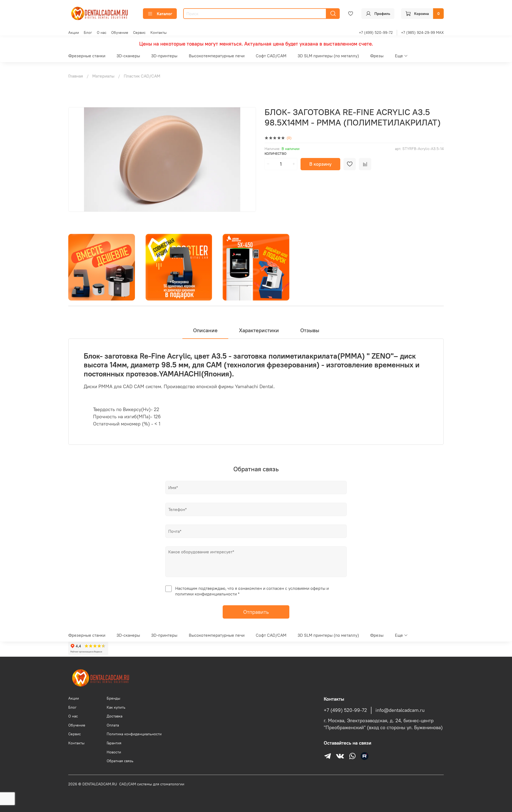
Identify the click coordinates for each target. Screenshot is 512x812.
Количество (275, 154)
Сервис (139, 32)
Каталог (164, 13)
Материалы (103, 76)
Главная (75, 76)
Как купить (116, 707)
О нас (101, 32)
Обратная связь (120, 760)
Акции (73, 32)
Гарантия (114, 743)
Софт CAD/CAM (271, 55)
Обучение (119, 32)
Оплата (113, 725)
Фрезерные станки (86, 55)
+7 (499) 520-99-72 (376, 32)
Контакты (158, 32)
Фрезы (376, 55)
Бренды (113, 698)
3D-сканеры (128, 55)
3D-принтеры (164, 55)
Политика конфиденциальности (134, 734)
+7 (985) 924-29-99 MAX (422, 32)
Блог (88, 32)
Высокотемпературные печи (217, 55)
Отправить (256, 611)
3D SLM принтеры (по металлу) (328, 55)
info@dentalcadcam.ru (400, 710)
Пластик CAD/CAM (142, 76)
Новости (114, 752)
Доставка (114, 716)
